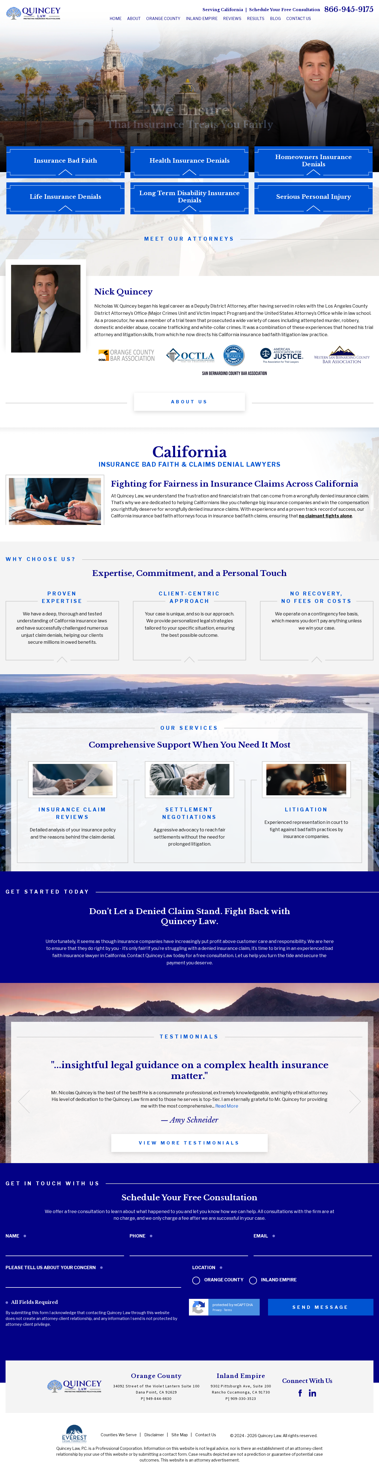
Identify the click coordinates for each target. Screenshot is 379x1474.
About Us (189, 401)
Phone (137, 1236)
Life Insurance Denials (65, 196)
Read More (226, 1106)
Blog (275, 18)
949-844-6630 (158, 1399)
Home (116, 18)
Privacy (217, 1310)
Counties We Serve (119, 1434)
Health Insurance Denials (190, 160)
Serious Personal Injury (313, 196)
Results (255, 18)
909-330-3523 (243, 1399)
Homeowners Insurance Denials (313, 161)
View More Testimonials (189, 1143)
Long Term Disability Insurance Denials (189, 197)
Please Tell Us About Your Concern (51, 1267)
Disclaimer (154, 1434)
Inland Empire (278, 1279)
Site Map (179, 1434)
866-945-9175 (348, 10)
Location (203, 1267)
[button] (24, 1101)
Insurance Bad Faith (65, 160)
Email (261, 1236)
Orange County (223, 1279)
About (134, 18)
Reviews (232, 18)
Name (12, 1236)
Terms (228, 1310)
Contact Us (298, 18)
